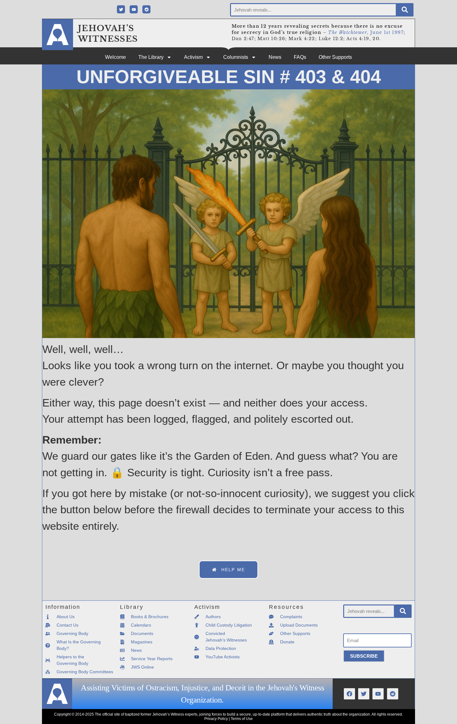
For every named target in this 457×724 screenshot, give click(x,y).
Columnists (235, 57)
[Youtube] (134, 9)
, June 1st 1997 (366, 32)
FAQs (300, 57)
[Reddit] (146, 9)
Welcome (115, 57)
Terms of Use (242, 719)
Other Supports (335, 57)
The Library (151, 57)
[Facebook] (349, 693)
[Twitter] (121, 9)
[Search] (404, 9)
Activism (193, 57)
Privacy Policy (216, 719)
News (275, 57)
